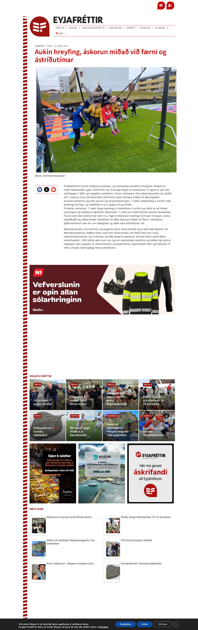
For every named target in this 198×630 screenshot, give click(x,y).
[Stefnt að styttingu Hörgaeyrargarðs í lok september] (121, 426)
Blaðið (73, 28)
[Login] (161, 5)
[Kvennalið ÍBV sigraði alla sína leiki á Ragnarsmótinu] (121, 394)
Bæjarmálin (112, 416)
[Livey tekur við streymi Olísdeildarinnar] (157, 426)
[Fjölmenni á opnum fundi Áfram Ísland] (84, 394)
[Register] (170, 5)
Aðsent (147, 416)
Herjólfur (115, 28)
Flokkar (160, 28)
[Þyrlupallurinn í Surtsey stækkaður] (48, 426)
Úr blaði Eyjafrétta (93, 28)
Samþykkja (125, 624)
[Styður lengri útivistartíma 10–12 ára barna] (157, 394)
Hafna (145, 624)
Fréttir (60, 28)
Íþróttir (111, 385)
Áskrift (131, 28)
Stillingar (162, 624)
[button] (39, 189)
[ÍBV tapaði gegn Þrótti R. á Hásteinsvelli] (84, 426)
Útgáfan (145, 28)
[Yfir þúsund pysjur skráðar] (48, 394)
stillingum (103, 627)
